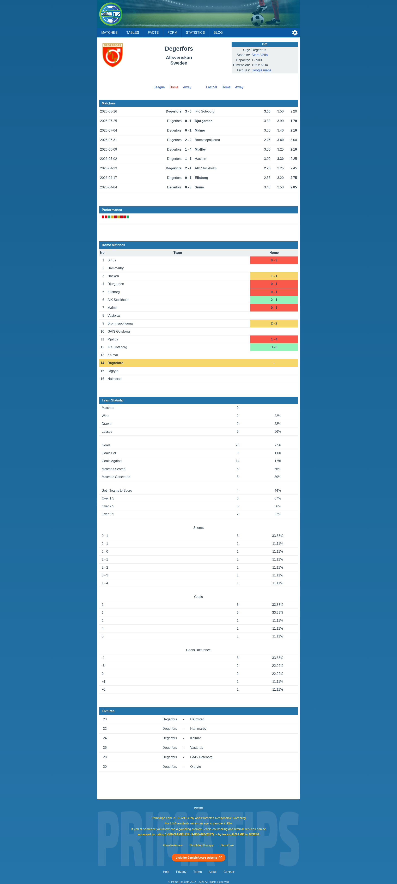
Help (166, 871)
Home (226, 87)
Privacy (181, 871)
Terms (197, 871)
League (159, 87)
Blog (218, 32)
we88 (198, 808)
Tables (132, 32)
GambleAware (173, 845)
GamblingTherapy (201, 845)
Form (172, 32)
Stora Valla (260, 55)
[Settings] (295, 32)
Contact (229, 871)
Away (187, 87)
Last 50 (211, 87)
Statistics (195, 32)
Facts (153, 32)
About (212, 871)
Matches (109, 32)
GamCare (227, 845)
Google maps (261, 70)
